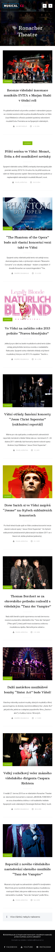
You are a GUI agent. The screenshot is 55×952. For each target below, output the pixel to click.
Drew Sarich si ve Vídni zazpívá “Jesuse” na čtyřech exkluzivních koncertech (27, 510)
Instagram (45, 947)
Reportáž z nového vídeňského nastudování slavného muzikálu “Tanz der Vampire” (27, 869)
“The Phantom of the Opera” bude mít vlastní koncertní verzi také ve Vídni (27, 242)
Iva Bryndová (21, 126)
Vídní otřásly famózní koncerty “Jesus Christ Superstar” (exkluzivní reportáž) (27, 419)
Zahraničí (7, 81)
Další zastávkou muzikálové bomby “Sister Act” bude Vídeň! (27, 689)
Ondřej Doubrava (21, 273)
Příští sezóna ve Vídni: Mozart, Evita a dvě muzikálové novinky (27, 153)
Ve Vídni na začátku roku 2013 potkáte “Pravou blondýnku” (27, 330)
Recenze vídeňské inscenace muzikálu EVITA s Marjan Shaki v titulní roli (27, 95)
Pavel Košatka (21, 182)
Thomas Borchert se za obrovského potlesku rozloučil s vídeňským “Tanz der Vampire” (27, 601)
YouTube (28, 947)
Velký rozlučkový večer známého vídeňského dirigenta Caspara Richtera (27, 778)
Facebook (11, 947)
